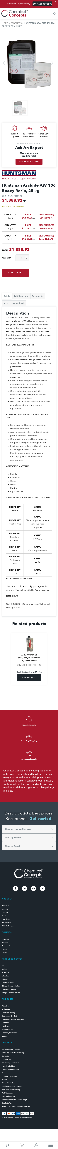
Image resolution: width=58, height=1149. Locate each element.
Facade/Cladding (8, 1066)
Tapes (4, 1036)
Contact (5, 912)
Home (5, 23)
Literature (5, 976)
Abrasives (5, 1006)
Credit (4, 953)
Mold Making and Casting (12, 1086)
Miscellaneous (7, 1029)
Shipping (5, 939)
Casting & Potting (8, 1013)
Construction (6, 1059)
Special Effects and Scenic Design (14, 1100)
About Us (5, 906)
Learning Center (8, 983)
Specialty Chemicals (9, 1033)
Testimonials (6, 922)
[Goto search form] (54, 13)
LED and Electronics (9, 1076)
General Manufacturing (10, 1069)
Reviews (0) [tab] (37, 296)
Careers (5, 909)
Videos (4, 969)
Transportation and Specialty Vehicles (16, 1106)
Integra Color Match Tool (11, 993)
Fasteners (5, 1023)
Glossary (5, 979)
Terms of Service (8, 946)
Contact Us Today (42, 4)
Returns (5, 942)
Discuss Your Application (11, 986)
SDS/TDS (5, 972)
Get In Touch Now (29, 161)
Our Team (5, 916)
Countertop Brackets (9, 1016)
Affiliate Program (8, 926)
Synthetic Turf (7, 1103)
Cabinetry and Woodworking (13, 1053)
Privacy (4, 949)
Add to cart (15, 272)
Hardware (6, 1026)
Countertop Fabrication (10, 1063)
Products (16, 23)
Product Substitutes (9, 989)
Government (6, 1073)
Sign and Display (8, 1096)
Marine (4, 1079)
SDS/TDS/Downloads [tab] (14, 303)
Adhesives (6, 1009)
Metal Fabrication (8, 1083)
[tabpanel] (20, 108)
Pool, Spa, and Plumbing (11, 1090)
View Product (29, 680)
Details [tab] (7, 296)
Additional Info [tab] (21, 296)
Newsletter (6, 919)
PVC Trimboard (7, 1093)
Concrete (5, 1056)
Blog (4, 966)
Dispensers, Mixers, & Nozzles (13, 1019)
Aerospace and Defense (11, 1049)
